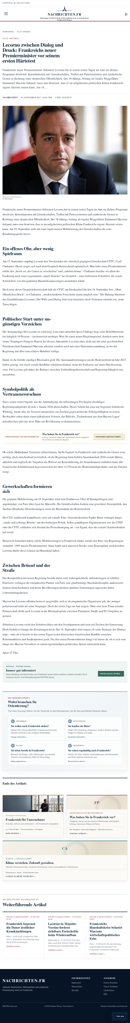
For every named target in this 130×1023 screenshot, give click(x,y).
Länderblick (109, 990)
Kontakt (75, 990)
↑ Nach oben (119, 1016)
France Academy (111, 986)
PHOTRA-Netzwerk (10, 1006)
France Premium (110, 982)
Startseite (8, 32)
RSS (105, 994)
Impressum (76, 982)
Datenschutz (77, 986)
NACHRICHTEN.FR (24, 980)
